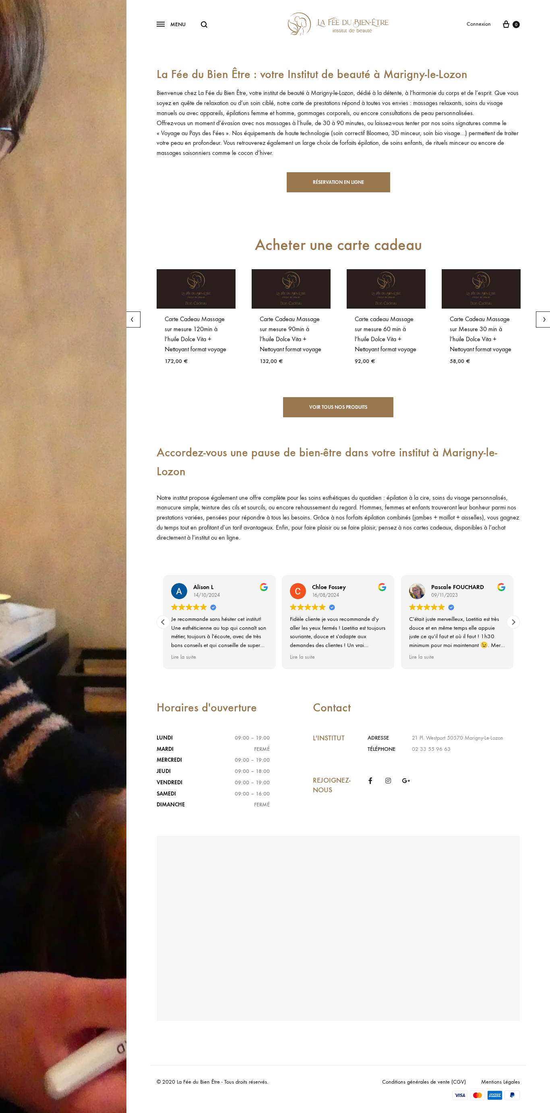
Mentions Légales (500, 1081)
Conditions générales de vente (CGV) (424, 1081)
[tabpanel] (196, 320)
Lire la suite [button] (183, 657)
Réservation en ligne (338, 182)
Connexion (479, 24)
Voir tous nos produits (338, 407)
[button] (513, 622)
